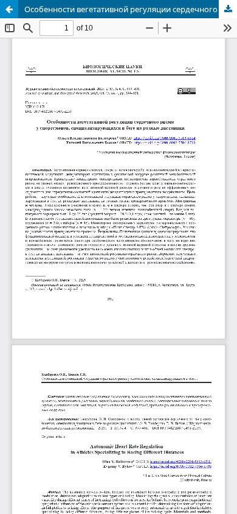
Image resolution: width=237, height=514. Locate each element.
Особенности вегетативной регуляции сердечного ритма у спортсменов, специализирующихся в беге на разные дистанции (130, 9)
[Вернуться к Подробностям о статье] (9, 9)
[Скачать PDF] (228, 9)
